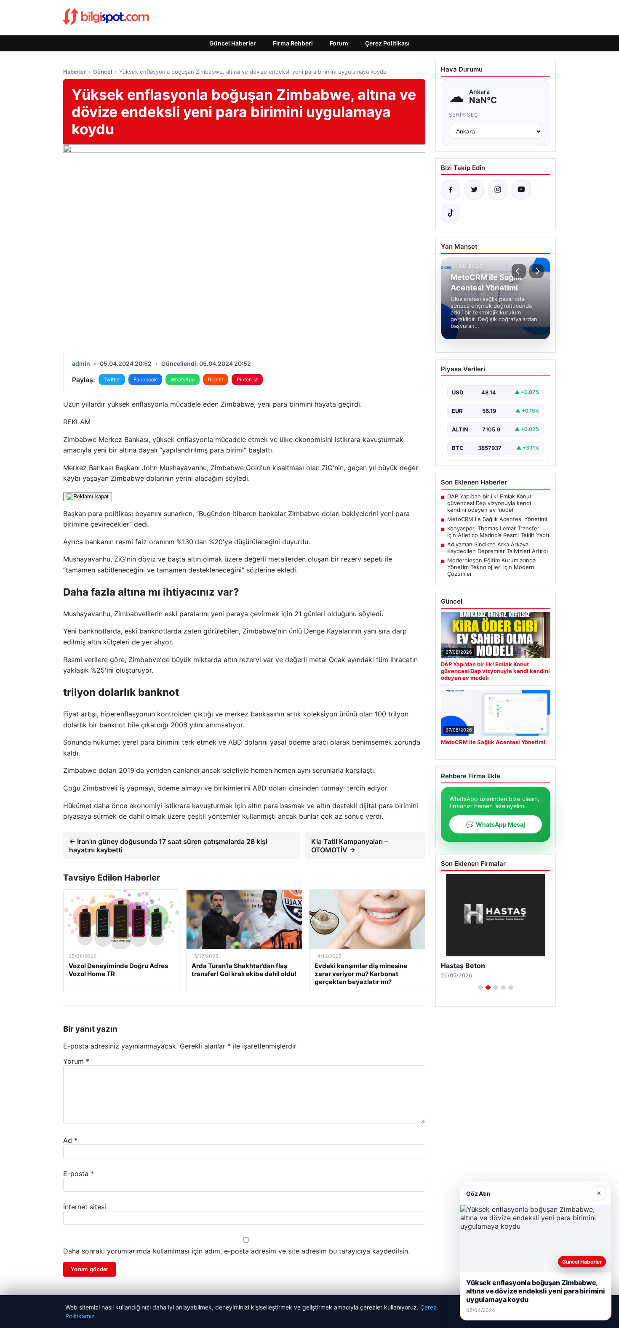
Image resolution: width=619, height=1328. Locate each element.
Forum (339, 43)
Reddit (215, 379)
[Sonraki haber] (536, 271)
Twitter (112, 379)
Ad (70, 1140)
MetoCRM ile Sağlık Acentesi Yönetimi (497, 519)
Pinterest (247, 379)
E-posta (78, 1173)
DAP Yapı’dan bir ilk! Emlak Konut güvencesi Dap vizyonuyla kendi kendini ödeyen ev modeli (489, 503)
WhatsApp (183, 379)
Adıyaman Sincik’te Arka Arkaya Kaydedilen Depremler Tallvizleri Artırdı (497, 547)
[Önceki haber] (519, 271)
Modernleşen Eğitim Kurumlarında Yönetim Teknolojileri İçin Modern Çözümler (491, 567)
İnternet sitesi (84, 1207)
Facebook (145, 379)
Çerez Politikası (387, 43)
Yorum (76, 1061)
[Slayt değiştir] (480, 987)
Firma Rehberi (293, 43)
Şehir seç (464, 115)
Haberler (74, 71)
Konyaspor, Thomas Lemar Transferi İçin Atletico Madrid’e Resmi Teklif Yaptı (498, 531)
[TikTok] (450, 213)
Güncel (102, 71)
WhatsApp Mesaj (495, 824)
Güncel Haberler (232, 43)
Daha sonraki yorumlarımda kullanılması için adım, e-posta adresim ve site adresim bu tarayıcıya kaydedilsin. (236, 1251)
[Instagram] (497, 190)
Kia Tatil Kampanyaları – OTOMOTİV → (349, 845)
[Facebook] (450, 190)
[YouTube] (521, 190)
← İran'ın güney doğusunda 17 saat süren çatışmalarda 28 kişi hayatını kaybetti (168, 845)
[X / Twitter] (474, 190)
